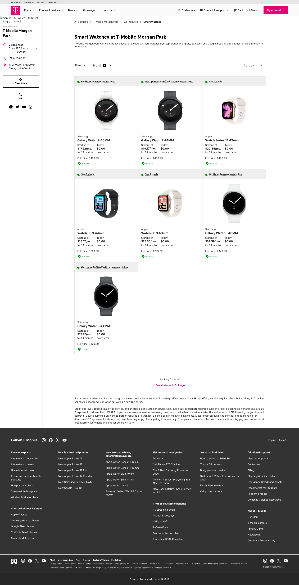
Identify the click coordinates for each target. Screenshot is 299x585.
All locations (81, 21)
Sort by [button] (253, 65)
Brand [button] (97, 65)
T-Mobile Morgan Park (106, 21)
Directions (21, 81)
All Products (131, 21)
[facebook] (11, 107)
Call (21, 96)
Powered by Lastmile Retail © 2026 (149, 579)
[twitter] (17, 107)
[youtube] (24, 107)
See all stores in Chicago (170, 385)
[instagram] (31, 107)
